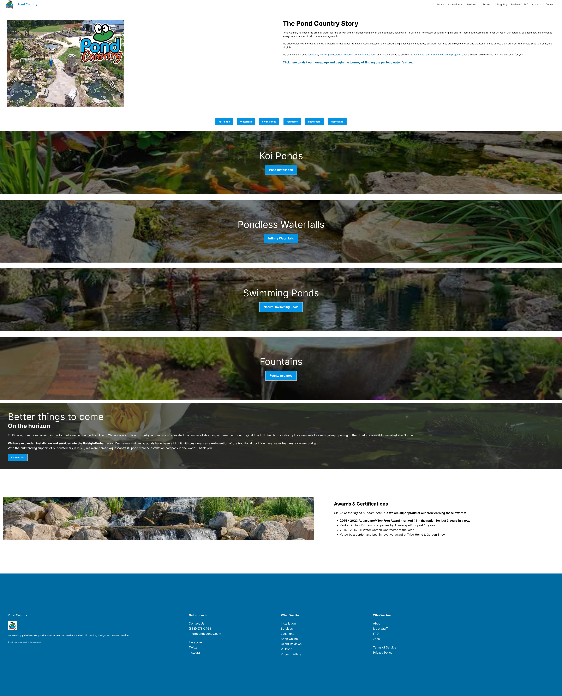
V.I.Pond (286, 649)
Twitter (193, 647)
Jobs (376, 639)
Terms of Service (384, 647)
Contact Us (196, 623)
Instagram (195, 652)
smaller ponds (327, 54)
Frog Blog (502, 4)
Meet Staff (380, 628)
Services (471, 4)
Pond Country (27, 4)
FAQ (526, 4)
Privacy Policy (382, 652)
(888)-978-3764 (200, 628)
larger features (344, 54)
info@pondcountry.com (205, 633)
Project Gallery (291, 654)
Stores (486, 4)
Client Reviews (291, 644)
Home (440, 4)
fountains (312, 54)
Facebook (195, 642)
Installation (454, 4)
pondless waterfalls (365, 54)
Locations (287, 633)
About (535, 4)
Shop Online (289, 639)
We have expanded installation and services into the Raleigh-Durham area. (61, 443)
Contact (550, 4)
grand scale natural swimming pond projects (435, 54)
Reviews (515, 4)
